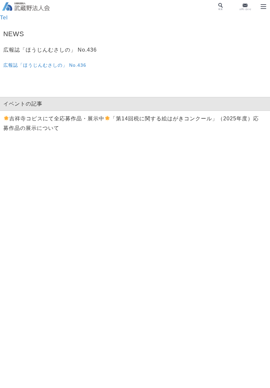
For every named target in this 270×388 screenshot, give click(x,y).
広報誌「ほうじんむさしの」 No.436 (44, 65)
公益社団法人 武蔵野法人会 (26, 7)
